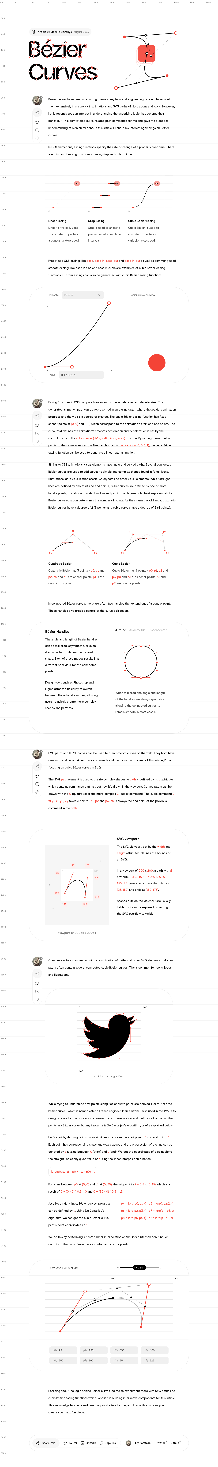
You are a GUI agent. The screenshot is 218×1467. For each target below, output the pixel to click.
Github (175, 1443)
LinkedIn (91, 1443)
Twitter (72, 1443)
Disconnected (158, 630)
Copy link (110, 1443)
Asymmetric (137, 630)
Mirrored (120, 630)
